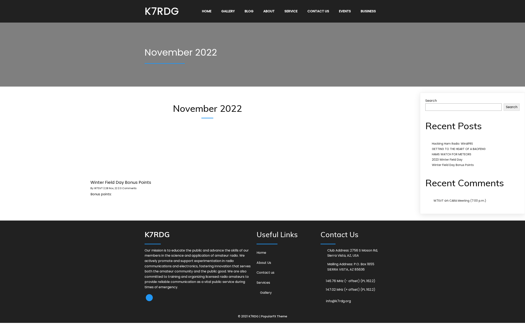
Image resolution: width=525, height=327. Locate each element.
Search (431, 100)
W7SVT (98, 188)
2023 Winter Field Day (447, 160)
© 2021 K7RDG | (249, 316)
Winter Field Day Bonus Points (453, 165)
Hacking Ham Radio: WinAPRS (452, 144)
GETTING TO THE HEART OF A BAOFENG (459, 149)
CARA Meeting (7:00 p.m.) (467, 201)
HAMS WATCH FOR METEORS (451, 154)
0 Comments (128, 188)
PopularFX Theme (274, 316)
